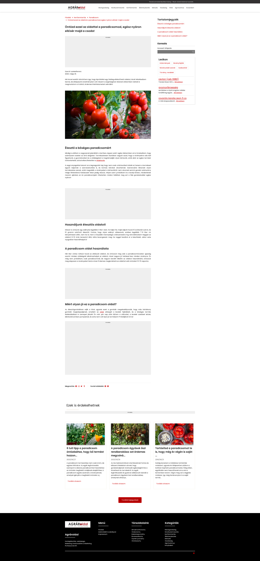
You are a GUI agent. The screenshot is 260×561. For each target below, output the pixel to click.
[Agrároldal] (76, 8)
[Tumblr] (84, 386)
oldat (102, 312)
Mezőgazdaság (104, 8)
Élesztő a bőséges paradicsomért (170, 24)
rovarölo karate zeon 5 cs (172, 98)
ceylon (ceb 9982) (169, 79)
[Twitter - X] (81, 386)
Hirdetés (108, 37)
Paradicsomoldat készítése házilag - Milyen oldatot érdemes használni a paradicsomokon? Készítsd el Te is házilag (171, 2)
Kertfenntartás (132, 8)
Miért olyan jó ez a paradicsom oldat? (172, 36)
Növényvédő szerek (167, 68)
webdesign (81, 541)
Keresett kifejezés (164, 48)
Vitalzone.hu (136, 532)
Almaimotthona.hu (138, 530)
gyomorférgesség (168, 87)
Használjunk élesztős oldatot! (169, 28)
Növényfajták (178, 63)
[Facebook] (76, 386)
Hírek (171, 8)
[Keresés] (193, 51)
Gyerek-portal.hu (138, 539)
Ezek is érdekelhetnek (83, 405)
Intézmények (165, 63)
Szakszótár (182, 68)
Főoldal (68, 17)
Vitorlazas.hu (136, 541)
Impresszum (102, 534)
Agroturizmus (179, 8)
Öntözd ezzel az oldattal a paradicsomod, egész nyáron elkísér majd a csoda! (98, 20)
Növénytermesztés (117, 8)
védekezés (100, 160)
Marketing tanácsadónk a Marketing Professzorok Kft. (78, 545)
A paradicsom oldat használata (169, 32)
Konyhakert (190, 8)
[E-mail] (79, 386)
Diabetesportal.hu (138, 534)
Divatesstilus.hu (137, 536)
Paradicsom (94, 17)
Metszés (155, 8)
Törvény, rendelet (167, 72)
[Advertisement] (108, 52)
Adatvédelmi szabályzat (107, 532)
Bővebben (179, 82)
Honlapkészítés (70, 541)
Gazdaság (163, 8)
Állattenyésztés (144, 8)
